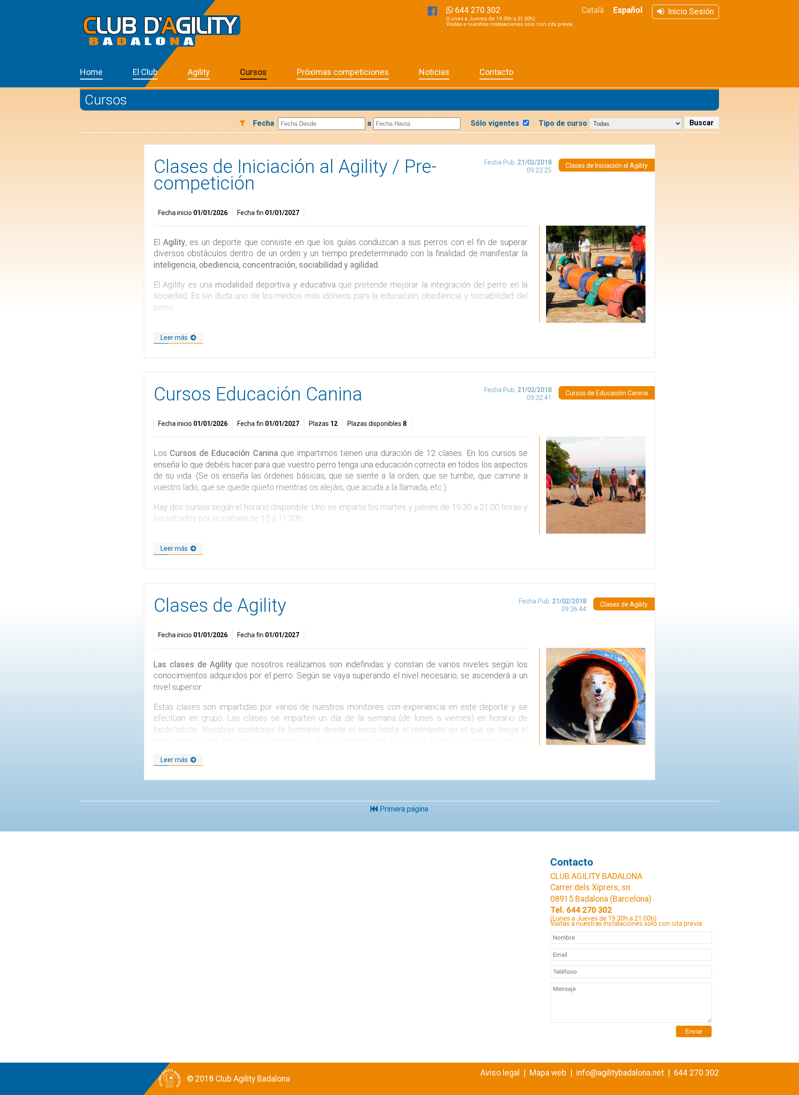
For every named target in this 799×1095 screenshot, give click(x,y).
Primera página (403, 809)
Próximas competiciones (343, 72)
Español (628, 10)
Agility (199, 72)
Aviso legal (500, 1072)
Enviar (693, 1031)
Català (593, 10)
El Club (145, 72)
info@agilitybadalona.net (620, 1072)
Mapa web (547, 1072)
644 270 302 (509, 16)
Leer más (175, 337)
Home (91, 72)
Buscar (701, 122)
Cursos (253, 72)
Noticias (434, 72)
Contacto (496, 72)
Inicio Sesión (689, 11)
